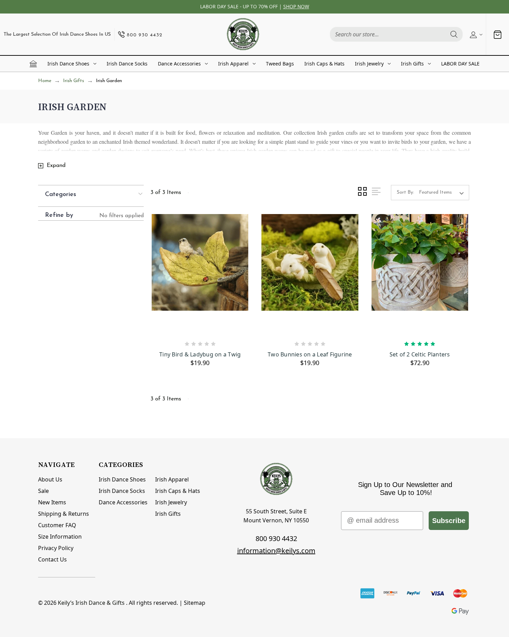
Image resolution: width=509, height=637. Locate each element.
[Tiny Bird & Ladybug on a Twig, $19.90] (200, 274)
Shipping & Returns (63, 513)
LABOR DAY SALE (460, 63)
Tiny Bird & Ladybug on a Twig (200, 354)
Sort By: (405, 192)
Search (454, 34)
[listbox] (443, 192)
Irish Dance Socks (127, 63)
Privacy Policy (55, 548)
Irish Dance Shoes (68, 63)
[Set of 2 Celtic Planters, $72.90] (420, 274)
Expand (56, 165)
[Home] (33, 63)
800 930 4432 (276, 538)
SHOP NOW (296, 6)
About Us (50, 479)
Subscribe (448, 520)
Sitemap (194, 603)
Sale (43, 491)
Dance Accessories (179, 63)
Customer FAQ (57, 525)
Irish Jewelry (369, 63)
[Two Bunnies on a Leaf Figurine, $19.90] (309, 274)
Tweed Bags (280, 63)
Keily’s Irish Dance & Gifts (91, 603)
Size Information (60, 536)
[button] (94, 194)
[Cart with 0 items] (497, 34)
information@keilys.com (276, 550)
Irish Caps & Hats (324, 63)
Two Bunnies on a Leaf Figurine (310, 354)
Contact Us (52, 559)
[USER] (475, 34)
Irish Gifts (412, 63)
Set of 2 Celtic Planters (420, 354)
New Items (52, 502)
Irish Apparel (233, 63)
